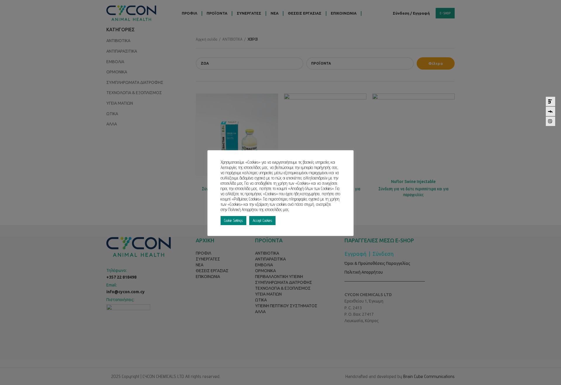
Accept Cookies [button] (262, 220)
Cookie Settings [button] (233, 220)
